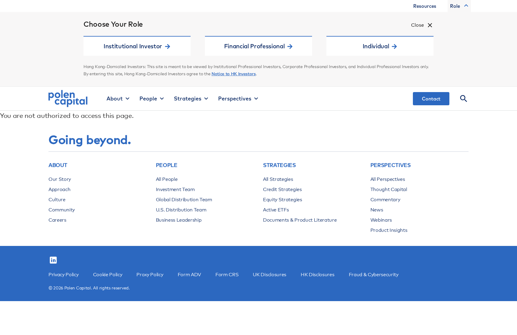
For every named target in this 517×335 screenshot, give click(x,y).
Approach (59, 189)
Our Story (59, 179)
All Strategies (278, 179)
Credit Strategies (282, 189)
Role (455, 6)
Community (61, 210)
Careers (57, 220)
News (376, 210)
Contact (431, 99)
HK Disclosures (317, 274)
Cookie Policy (107, 274)
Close (417, 25)
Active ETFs (276, 210)
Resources (424, 6)
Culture (57, 199)
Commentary (385, 199)
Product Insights (388, 230)
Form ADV (189, 274)
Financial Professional (254, 46)
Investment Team (175, 189)
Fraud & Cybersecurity (374, 274)
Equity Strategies (282, 199)
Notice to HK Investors (234, 73)
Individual (376, 46)
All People (167, 179)
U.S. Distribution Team (181, 210)
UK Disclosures (269, 274)
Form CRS (226, 274)
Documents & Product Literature (300, 220)
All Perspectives (387, 179)
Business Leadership (179, 220)
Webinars (381, 220)
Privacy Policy (63, 274)
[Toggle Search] (464, 98)
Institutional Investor (133, 46)
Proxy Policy (149, 274)
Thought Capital (388, 189)
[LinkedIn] (53, 260)
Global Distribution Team (184, 199)
